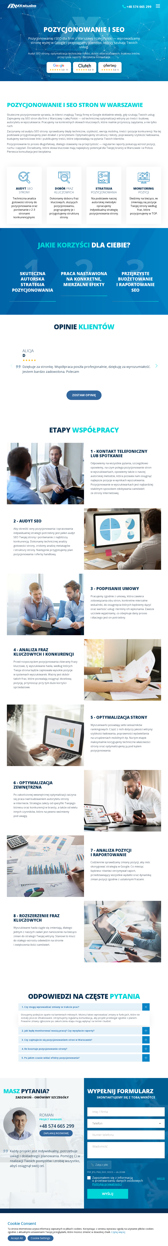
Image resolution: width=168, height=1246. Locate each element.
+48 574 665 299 (138, 7)
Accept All (17, 1238)
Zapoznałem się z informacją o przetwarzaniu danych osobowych (117, 1179)
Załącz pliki (99, 1164)
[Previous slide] (11, 366)
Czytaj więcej (118, 1232)
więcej (161, 1178)
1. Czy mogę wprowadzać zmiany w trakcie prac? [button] (50, 1006)
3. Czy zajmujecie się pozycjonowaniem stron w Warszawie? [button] (57, 1039)
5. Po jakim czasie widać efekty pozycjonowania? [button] (51, 1057)
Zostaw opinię (84, 395)
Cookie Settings (40, 1238)
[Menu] (157, 6)
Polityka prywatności (107, 1184)
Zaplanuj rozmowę (56, 1133)
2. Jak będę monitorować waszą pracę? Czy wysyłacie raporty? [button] (58, 1030)
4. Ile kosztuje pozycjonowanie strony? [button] (44, 1048)
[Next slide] (156, 366)
